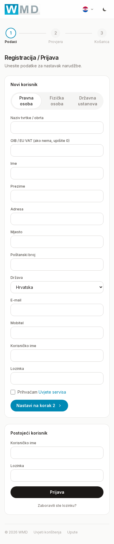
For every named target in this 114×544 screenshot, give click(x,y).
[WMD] (22, 9)
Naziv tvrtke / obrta (27, 118)
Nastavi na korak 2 (35, 405)
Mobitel (17, 323)
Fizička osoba (57, 100)
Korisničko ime (23, 346)
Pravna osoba (26, 100)
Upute (72, 532)
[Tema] (104, 9)
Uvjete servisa (52, 391)
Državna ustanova (87, 100)
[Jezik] (88, 9)
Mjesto (17, 232)
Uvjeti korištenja (47, 532)
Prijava (57, 492)
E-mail (16, 300)
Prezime (18, 186)
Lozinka (17, 368)
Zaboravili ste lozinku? (57, 505)
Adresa (17, 209)
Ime (14, 163)
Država (17, 277)
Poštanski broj (23, 255)
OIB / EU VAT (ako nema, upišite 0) (40, 140)
